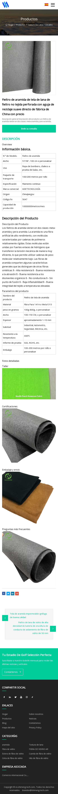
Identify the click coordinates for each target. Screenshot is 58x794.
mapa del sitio (8, 727)
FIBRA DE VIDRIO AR (38, 749)
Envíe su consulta (29, 128)
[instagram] (27, 697)
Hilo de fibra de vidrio (38, 758)
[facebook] (4, 697)
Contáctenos (11, 672)
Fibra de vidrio (8, 749)
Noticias (32, 718)
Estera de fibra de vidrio (13, 753)
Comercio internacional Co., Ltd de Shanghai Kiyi (14, 776)
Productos (20, 24)
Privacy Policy (35, 727)
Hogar (11, 24)
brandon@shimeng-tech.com (35, 790)
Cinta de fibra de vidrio (12, 758)
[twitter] (15, 697)
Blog (4, 723)
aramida (6, 744)
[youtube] (21, 697)
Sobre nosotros (36, 714)
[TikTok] (32, 697)
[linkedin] (10, 697)
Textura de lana (35, 24)
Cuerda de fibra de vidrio (40, 753)
